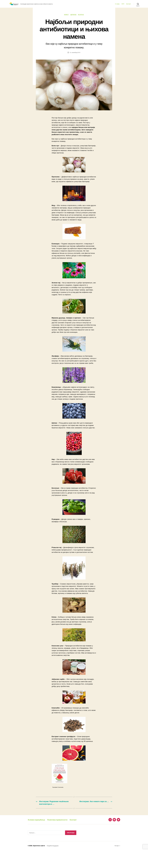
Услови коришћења (36, 819)
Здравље (73, 14)
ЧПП (122, 4)
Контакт (128, 4)
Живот (66, 14)
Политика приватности (57, 819)
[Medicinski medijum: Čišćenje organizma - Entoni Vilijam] (59, 782)
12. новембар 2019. (75, 52)
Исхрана (81, 14)
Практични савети (39, 846)
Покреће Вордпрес (53, 846)
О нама (117, 4)
